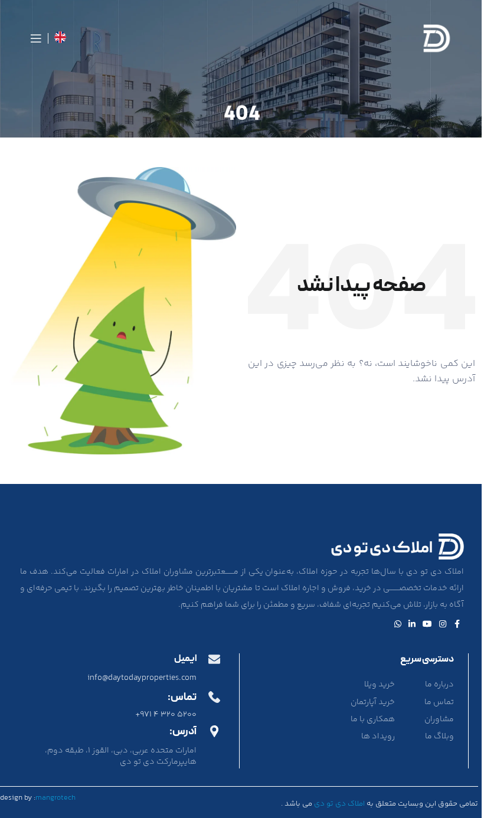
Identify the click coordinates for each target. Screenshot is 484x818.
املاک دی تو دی (339, 804)
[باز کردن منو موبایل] (36, 38)
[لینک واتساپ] (398, 624)
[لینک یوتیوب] (427, 624)
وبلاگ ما (439, 736)
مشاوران (439, 719)
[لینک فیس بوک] (457, 624)
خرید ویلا (379, 684)
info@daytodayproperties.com (142, 678)
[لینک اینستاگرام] (443, 624)
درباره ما (439, 684)
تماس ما (439, 702)
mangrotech (55, 798)
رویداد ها (378, 736)
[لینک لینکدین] (412, 624)
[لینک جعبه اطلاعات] (60, 38)
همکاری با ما (373, 719)
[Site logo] (436, 38)
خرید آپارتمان (373, 702)
